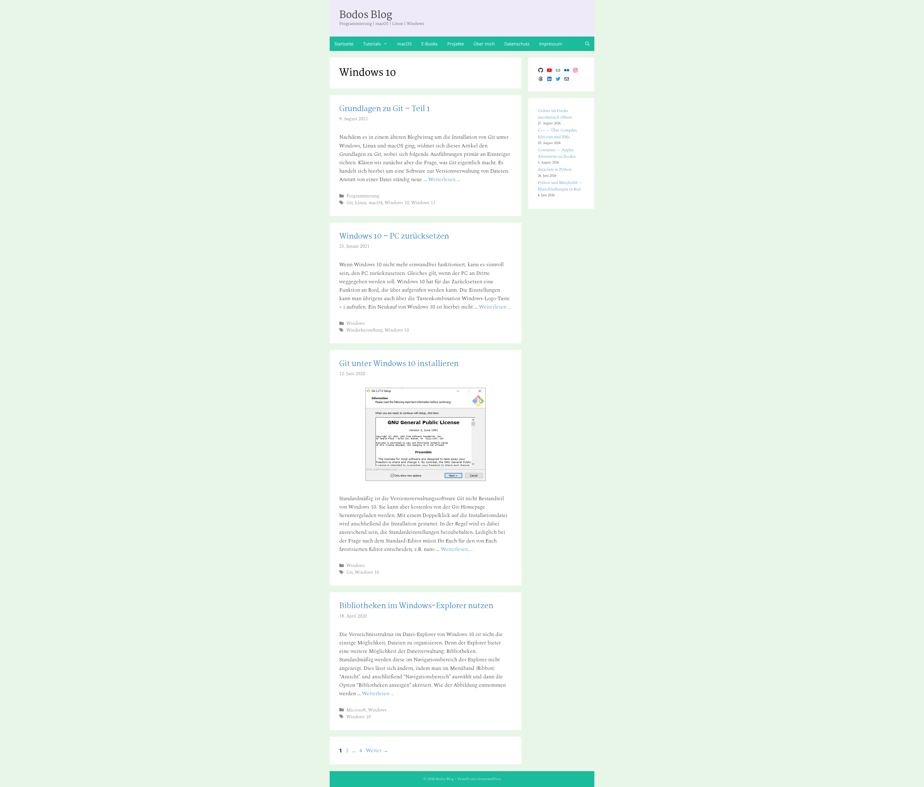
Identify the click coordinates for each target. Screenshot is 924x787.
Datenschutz (516, 44)
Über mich (484, 44)
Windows (355, 323)
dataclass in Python (555, 169)
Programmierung (362, 196)
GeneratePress (489, 779)
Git (349, 202)
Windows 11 (423, 202)
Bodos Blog (365, 15)
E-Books (429, 44)
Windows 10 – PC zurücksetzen (394, 236)
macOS (404, 44)
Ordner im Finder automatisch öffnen (555, 114)
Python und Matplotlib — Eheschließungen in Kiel (560, 186)
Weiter (377, 751)
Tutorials (372, 44)
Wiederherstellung (364, 330)
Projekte (455, 44)
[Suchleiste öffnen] (587, 44)
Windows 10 (397, 202)
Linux (360, 202)
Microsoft (356, 710)
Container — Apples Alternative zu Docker (557, 153)
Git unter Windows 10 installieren (399, 364)
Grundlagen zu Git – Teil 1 (384, 109)
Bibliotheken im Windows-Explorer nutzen (416, 606)
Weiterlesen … (444, 179)
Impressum (550, 44)
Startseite (343, 44)
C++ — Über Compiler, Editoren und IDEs (558, 133)
